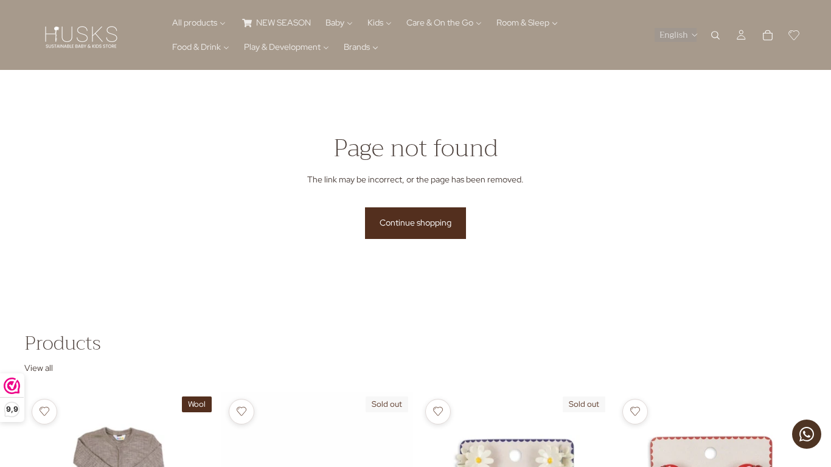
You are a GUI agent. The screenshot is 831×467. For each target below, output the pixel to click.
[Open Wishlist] (794, 35)
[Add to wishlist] (44, 411)
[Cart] (767, 35)
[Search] (715, 35)
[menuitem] (199, 23)
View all (38, 367)
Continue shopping (415, 222)
